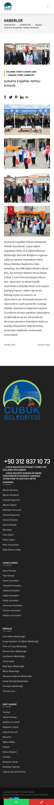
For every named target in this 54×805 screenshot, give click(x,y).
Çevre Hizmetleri (11, 580)
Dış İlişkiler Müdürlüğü (14, 656)
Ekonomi (7, 737)
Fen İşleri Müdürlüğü (13, 686)
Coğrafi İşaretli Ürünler (14, 772)
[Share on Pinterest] (16, 97)
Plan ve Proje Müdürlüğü (15, 646)
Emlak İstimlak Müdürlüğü (16, 681)
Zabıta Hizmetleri (11, 590)
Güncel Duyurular (11, 515)
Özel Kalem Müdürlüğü (14, 636)
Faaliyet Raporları (11, 500)
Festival (6, 757)
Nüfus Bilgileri (10, 752)
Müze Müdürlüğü (11, 671)
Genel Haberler (25, 75)
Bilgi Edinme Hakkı (12, 549)
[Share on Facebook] (5, 97)
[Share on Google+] (27, 97)
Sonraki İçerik (44, 345)
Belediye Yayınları (11, 767)
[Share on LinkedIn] (22, 97)
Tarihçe (6, 712)
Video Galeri (9, 540)
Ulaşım (6, 747)
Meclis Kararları (10, 490)
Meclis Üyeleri (10, 505)
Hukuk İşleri (9, 661)
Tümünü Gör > (9, 691)
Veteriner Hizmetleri (13, 605)
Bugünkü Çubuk (10, 727)
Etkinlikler (7, 530)
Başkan (38, 25)
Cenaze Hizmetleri (12, 610)
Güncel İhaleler (10, 520)
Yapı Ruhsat (8, 575)
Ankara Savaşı (10, 717)
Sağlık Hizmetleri (11, 595)
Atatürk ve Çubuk (11, 722)
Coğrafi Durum (10, 732)
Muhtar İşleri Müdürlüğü (15, 651)
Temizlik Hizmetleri (12, 585)
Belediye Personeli (12, 510)
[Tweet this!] (10, 97)
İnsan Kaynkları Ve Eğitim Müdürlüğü (21, 641)
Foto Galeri (8, 535)
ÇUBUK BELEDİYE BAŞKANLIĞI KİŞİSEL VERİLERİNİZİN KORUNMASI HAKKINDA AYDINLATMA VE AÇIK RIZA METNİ (22, 476)
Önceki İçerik (9, 345)
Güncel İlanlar (10, 525)
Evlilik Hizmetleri (11, 600)
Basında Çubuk (10, 762)
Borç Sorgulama (11, 545)
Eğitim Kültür (9, 742)
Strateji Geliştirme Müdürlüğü (17, 676)
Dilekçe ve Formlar (12, 615)
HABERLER (25, 25)
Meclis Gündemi (11, 495)
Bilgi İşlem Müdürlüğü (14, 666)
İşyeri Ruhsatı (9, 570)
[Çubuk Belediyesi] (8, 6)
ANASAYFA (9, 25)
